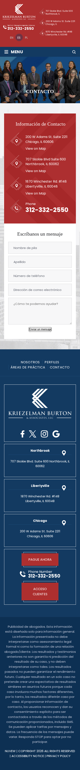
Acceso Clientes (40, 591)
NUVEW (10, 751)
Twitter (32, 434)
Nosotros (30, 362)
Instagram (44, 434)
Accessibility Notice (28, 756)
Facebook (22, 434)
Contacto (60, 367)
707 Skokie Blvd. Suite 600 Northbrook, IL (59, 12)
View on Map (35, 148)
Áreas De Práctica (27, 367)
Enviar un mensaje (40, 329)
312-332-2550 (20, 29)
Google (56, 434)
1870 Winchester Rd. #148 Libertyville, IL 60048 (59, 33)
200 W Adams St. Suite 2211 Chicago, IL (60, 23)
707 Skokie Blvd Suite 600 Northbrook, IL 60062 (45, 162)
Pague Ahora (40, 559)
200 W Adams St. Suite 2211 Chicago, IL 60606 (46, 139)
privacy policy (59, 756)
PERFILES (52, 362)
